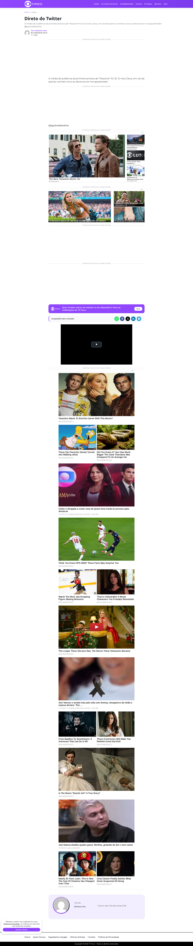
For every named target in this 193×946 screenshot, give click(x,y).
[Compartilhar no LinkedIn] (133, 319)
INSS (165, 4)
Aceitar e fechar (21, 930)
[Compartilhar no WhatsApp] (116, 319)
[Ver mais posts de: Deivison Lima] (27, 33)
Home (96, 4)
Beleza (157, 4)
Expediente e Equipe (57, 937)
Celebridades (126, 4)
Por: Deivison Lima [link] (39, 31)
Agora (139, 4)
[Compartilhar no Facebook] (122, 319)
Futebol (148, 4)
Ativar (138, 309)
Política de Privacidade (108, 937)
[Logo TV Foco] (33, 4)
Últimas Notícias (109, 4)
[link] (61, 905)
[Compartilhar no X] (128, 319)
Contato (91, 937)
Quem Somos (39, 937)
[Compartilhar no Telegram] (139, 319)
